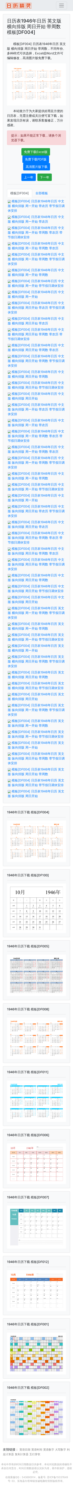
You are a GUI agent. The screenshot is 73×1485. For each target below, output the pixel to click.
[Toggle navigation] (61, 5)
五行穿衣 (34, 1454)
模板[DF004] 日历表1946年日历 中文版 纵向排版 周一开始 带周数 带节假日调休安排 (36, 462)
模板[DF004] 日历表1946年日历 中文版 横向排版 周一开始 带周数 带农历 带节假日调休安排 (36, 232)
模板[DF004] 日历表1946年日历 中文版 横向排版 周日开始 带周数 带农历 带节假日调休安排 (36, 334)
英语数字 (48, 1449)
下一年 (44, 177)
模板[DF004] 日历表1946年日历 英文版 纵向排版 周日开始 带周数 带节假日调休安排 (36, 758)
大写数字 (60, 1449)
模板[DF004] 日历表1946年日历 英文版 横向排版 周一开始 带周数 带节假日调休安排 (36, 612)
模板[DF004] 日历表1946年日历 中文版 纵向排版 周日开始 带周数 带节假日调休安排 (36, 564)
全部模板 (41, 193)
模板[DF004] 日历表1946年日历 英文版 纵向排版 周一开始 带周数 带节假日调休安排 (36, 709)
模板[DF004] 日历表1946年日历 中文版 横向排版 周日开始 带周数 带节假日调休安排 (36, 360)
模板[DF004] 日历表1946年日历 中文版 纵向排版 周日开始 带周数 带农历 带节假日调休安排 (36, 537)
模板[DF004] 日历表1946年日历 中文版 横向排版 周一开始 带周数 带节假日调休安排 (36, 259)
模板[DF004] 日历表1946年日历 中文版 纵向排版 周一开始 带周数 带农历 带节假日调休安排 (36, 436)
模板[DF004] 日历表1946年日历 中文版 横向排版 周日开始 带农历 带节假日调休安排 (36, 307)
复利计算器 (21, 1454)
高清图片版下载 (36, 167)
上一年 (28, 177)
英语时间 (36, 1449)
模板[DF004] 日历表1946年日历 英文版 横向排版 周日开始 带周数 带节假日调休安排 (36, 661)
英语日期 (24, 1449)
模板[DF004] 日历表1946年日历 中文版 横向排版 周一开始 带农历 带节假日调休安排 (36, 205)
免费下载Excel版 (35, 152)
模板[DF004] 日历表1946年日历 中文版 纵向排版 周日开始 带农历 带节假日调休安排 (36, 511)
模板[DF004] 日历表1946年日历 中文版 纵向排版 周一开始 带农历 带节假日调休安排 (36, 409)
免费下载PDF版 (36, 159)
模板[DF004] (19, 193)
